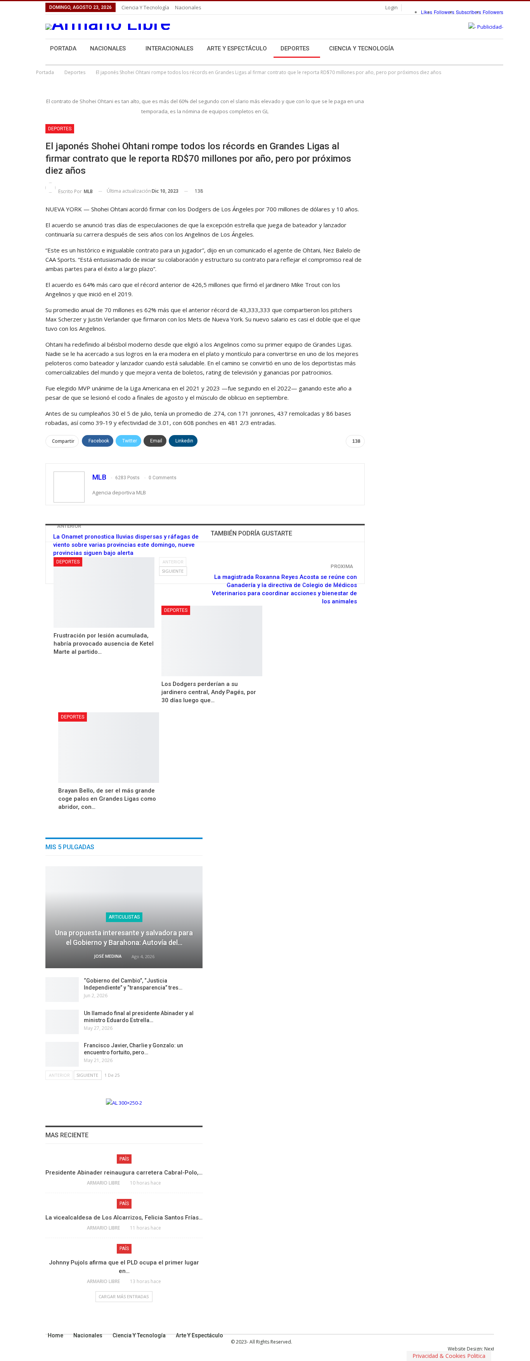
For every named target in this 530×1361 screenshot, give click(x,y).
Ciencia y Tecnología (145, 7)
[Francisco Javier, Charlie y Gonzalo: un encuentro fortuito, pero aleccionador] (62, 1054)
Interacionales (169, 48)
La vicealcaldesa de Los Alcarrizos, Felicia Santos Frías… (124, 1217)
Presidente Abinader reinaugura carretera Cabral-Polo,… (124, 1172)
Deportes (295, 48)
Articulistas (124, 917)
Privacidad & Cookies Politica (448, 1355)
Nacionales (188, 7)
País (124, 1159)
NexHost (493, 1348)
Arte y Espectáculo (237, 48)
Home (55, 1335)
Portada (63, 48)
